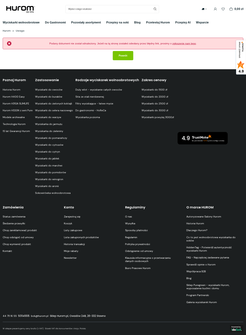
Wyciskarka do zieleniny (49, 131)
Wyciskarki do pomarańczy (51, 138)
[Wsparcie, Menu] (211, 22)
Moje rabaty (71, 251)
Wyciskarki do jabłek (47, 158)
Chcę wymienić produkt (17, 244)
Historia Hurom (11, 89)
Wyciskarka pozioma (87, 117)
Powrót (123, 55)
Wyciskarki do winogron (49, 179)
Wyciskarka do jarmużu (48, 124)
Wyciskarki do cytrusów (49, 144)
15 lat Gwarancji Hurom (16, 131)
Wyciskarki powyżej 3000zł (158, 117)
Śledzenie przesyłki (14, 223)
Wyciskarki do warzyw (48, 117)
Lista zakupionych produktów (81, 237)
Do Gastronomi (55, 22)
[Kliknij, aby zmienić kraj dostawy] (204, 9)
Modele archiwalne (14, 117)
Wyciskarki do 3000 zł (155, 110)
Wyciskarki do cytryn (47, 151)
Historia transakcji (74, 244)
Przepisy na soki (117, 22)
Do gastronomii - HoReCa (90, 110)
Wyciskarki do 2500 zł (155, 103)
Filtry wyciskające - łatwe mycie (94, 103)
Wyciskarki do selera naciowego (54, 110)
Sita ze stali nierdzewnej (89, 96)
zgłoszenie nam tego (184, 43)
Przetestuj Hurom (158, 22)
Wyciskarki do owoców (48, 89)
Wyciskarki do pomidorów (50, 172)
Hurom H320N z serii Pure (18, 110)
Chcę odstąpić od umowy (18, 237)
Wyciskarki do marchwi (48, 165)
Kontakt (7, 251)
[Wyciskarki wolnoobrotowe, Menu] (42, 22)
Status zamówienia (14, 216)
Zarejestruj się (72, 216)
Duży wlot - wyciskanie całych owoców (98, 89)
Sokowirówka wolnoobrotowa (53, 193)
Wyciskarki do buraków (48, 96)
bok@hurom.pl (39, 316)
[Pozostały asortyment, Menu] (103, 22)
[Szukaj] (155, 9)
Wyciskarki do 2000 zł (155, 96)
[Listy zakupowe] (223, 9)
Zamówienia (13, 207)
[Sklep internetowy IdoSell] (236, 328)
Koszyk (68, 223)
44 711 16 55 (10, 316)
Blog (137, 22)
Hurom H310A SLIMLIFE (16, 103)
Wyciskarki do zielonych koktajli (53, 103)
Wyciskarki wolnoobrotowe (21, 22)
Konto (69, 207)
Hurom (7, 30)
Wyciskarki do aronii (47, 186)
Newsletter (70, 257)
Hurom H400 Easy (14, 96)
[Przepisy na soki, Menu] (131, 22)
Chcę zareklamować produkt (20, 230)
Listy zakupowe (73, 230)
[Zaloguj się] (215, 9)
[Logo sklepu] (21, 9)
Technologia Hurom (14, 124)
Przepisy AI (183, 22)
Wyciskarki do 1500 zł (154, 89)
